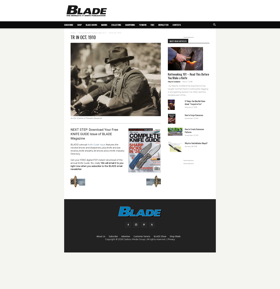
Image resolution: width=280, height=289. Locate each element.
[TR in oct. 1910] (116, 115)
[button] (214, 25)
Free (152, 24)
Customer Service (142, 236)
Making (104, 24)
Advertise (125, 236)
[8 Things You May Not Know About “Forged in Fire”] (171, 105)
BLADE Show (160, 236)
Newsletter (163, 24)
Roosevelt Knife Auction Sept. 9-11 (92, 33)
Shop (79, 24)
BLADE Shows (91, 24)
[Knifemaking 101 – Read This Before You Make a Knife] (188, 58)
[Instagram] (136, 225)
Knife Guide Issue (96, 144)
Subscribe (113, 236)
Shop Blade (175, 236)
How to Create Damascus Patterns (194, 131)
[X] (152, 225)
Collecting (116, 24)
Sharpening (130, 24)
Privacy (171, 239)
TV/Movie (143, 24)
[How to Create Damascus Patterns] (175, 132)
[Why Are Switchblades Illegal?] (175, 147)
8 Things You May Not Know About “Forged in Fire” (195, 102)
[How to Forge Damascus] (172, 119)
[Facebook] (128, 225)
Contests (177, 24)
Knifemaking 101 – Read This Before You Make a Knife (188, 76)
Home (73, 33)
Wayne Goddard (174, 82)
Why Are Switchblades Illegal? (196, 143)
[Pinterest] (144, 225)
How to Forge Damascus (194, 115)
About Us (101, 236)
